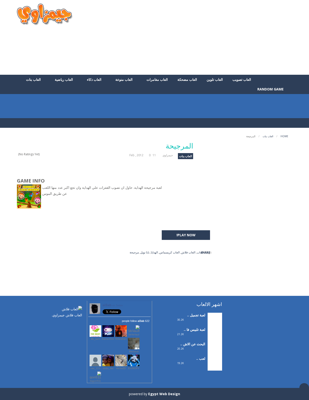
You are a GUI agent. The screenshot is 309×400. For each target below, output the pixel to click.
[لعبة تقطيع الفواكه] (215, 363)
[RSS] (64, 325)
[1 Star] (54, 154)
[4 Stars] (45, 154)
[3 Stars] (48, 154)
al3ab (113, 305)
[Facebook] (78, 325)
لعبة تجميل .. (196, 315)
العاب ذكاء (94, 79)
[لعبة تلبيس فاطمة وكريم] (215, 334)
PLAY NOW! (186, 235)
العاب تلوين (215, 79)
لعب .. (200, 358)
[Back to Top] (304, 388)
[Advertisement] (204, 37)
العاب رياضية (64, 79)
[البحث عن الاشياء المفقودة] (215, 348)
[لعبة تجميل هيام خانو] (215, 319)
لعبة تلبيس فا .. (194, 329)
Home (284, 136)
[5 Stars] (41, 154)
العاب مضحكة (187, 79)
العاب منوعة (124, 79)
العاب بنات (33, 79)
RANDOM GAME (271, 89)
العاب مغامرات (157, 79)
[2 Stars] (51, 154)
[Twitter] (71, 325)
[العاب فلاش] (45, 14)
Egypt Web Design (164, 394)
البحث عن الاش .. (192, 344)
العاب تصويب (241, 79)
